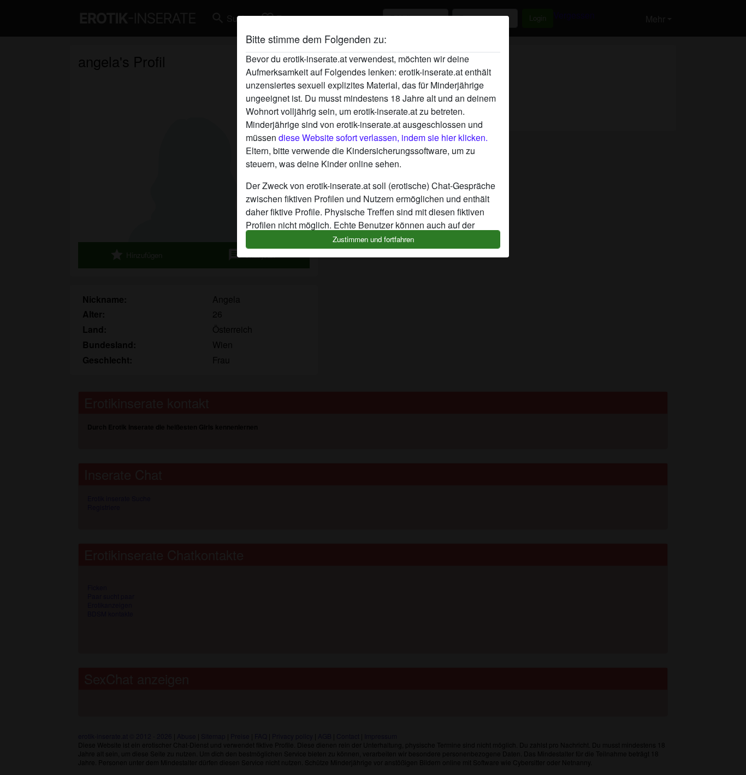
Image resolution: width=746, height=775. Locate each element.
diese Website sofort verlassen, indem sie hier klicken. (383, 137)
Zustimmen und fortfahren (373, 239)
